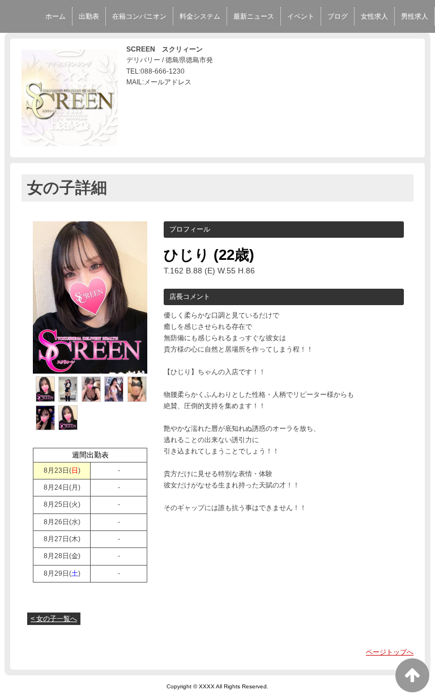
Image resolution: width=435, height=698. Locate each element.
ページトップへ (389, 652)
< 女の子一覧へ (54, 619)
